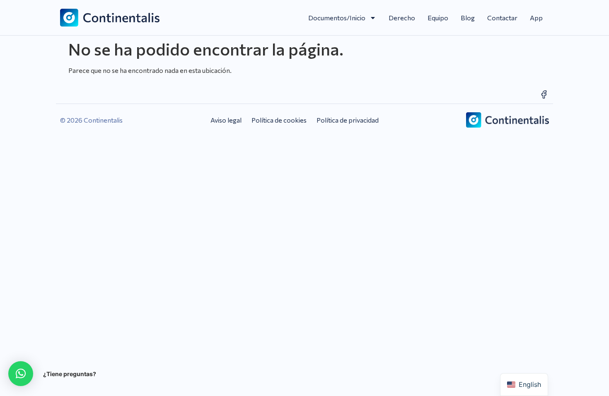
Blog (468, 18)
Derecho (402, 18)
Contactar (502, 18)
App (536, 18)
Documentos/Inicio (336, 18)
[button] (20, 373)
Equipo (438, 18)
